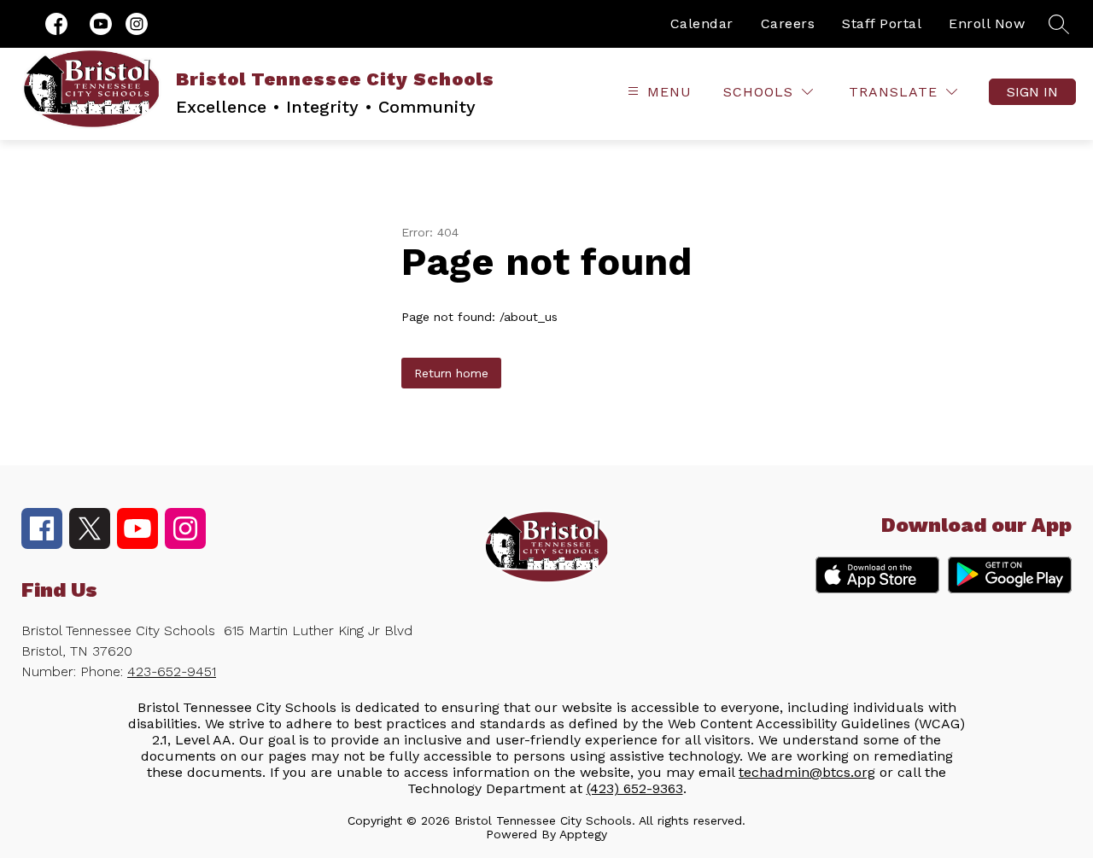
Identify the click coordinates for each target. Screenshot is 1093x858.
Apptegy (583, 834)
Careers (788, 23)
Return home (451, 373)
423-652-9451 (171, 671)
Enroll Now (987, 23)
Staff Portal (881, 23)
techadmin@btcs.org (807, 772)
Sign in (1032, 92)
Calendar (702, 23)
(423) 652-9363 (635, 788)
